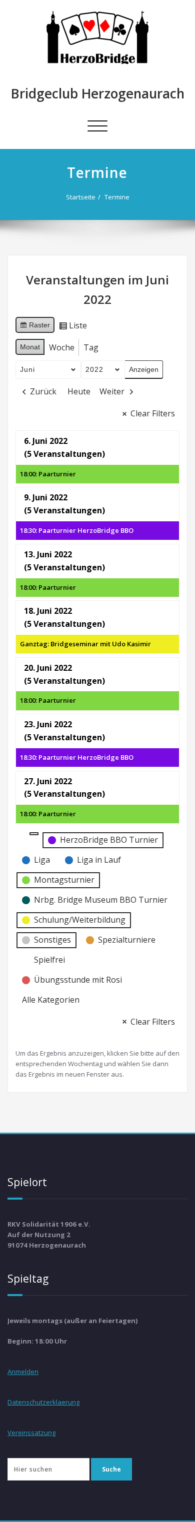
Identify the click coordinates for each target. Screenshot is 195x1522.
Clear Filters (152, 413)
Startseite (81, 196)
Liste (72, 327)
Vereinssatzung (32, 1432)
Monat (30, 347)
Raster (35, 327)
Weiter (112, 391)
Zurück (43, 391)
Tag (91, 347)
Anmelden (23, 1371)
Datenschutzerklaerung (44, 1402)
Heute (79, 391)
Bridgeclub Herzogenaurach (97, 93)
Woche (61, 347)
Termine (117, 196)
